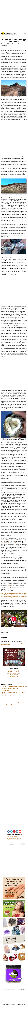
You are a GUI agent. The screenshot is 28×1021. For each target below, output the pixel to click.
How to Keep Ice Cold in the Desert (10, 699)
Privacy (16, 998)
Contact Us (8, 998)
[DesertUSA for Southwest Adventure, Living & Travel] (9, 33)
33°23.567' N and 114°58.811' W (8, 542)
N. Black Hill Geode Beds (14, 671)
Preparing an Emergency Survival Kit (11, 704)
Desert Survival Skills (7, 697)
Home (2, 998)
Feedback (12, 998)
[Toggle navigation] (25, 33)
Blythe (10, 585)
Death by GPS (5, 690)
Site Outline (20, 998)
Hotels (16, 999)
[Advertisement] (14, 17)
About (5, 998)
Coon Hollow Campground (7, 634)
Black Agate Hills (14, 674)
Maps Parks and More (7, 695)
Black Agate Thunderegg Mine (14, 673)
